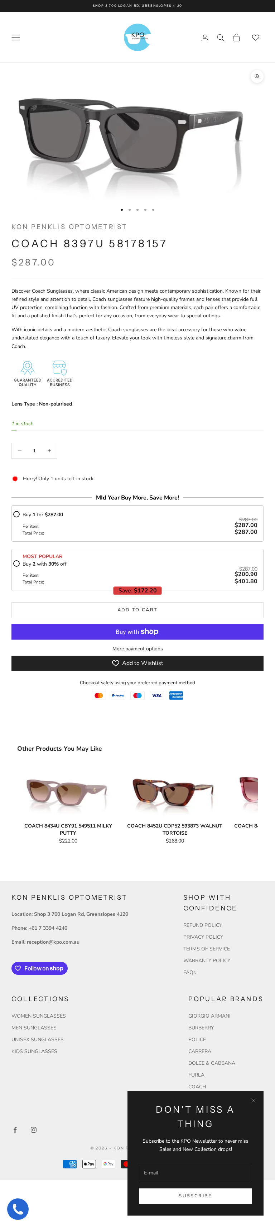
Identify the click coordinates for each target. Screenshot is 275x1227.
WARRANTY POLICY (206, 960)
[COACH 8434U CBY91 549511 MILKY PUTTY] (68, 791)
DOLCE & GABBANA (211, 1063)
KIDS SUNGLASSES (34, 1051)
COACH (197, 1086)
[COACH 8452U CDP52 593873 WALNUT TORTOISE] (174, 791)
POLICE (197, 1039)
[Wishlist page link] (255, 37)
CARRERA (199, 1051)
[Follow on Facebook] (15, 1129)
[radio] (135, 523)
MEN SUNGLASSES (34, 1027)
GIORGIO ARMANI (209, 1016)
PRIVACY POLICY (203, 937)
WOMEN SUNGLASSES (38, 1016)
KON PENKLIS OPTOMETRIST (69, 227)
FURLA (196, 1075)
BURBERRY (201, 1027)
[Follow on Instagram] (33, 1129)
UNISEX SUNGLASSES (37, 1039)
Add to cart (137, 610)
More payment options (137, 648)
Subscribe (195, 1196)
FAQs (189, 972)
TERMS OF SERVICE (206, 948)
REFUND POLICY (202, 925)
